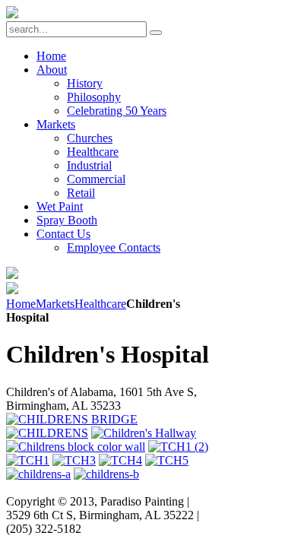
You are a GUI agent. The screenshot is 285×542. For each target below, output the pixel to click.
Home (21, 303)
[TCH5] (166, 460)
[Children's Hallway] (143, 432)
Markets (55, 303)
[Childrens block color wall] (75, 446)
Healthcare (100, 303)
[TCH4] (120, 460)
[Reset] (156, 32)
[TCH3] (74, 460)
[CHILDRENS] (47, 432)
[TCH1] (27, 460)
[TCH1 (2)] (178, 446)
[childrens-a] (38, 474)
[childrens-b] (106, 474)
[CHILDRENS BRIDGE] (72, 419)
